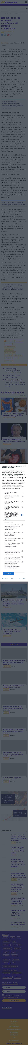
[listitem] (14, 493)
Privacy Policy (22, 578)
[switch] (22, 496)
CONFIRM (8, 573)
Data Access (14, 578)
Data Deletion (5, 578)
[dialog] (14, 522)
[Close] (25, 466)
